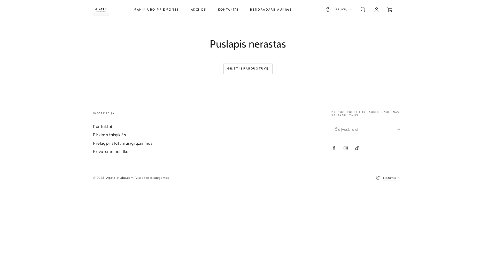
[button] (363, 9)
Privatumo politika (111, 151)
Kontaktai (102, 126)
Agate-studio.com (120, 178)
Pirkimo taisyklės (109, 134)
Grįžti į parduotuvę (248, 68)
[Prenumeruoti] (400, 129)
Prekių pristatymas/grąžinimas (122, 143)
